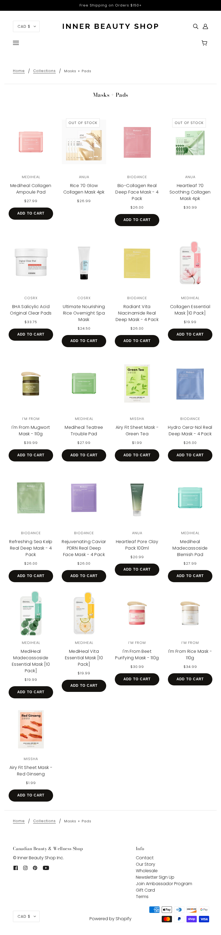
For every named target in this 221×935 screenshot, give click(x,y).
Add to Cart (31, 213)
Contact (145, 858)
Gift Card (145, 890)
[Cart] (205, 43)
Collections (44, 71)
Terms (142, 896)
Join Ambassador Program (164, 884)
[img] (196, 26)
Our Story (145, 864)
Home (19, 71)
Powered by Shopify (110, 919)
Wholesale (147, 871)
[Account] (205, 26)
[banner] (110, 26)
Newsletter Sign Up (155, 877)
